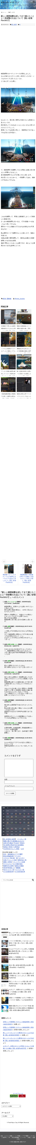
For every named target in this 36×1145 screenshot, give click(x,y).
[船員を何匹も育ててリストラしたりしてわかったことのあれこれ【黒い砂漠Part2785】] (24, 384)
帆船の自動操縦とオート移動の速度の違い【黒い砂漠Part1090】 (24, 328)
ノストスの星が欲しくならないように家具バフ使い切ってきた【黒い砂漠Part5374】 (21, 943)
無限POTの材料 (8, 866)
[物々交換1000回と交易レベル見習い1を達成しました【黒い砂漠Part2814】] (24, 362)
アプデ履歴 (25, 1136)
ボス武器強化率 (8, 871)
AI (9, 1137)
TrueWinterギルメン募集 (11, 849)
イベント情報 (8, 1136)
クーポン (33, 1136)
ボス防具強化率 (20, 871)
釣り (19, 1139)
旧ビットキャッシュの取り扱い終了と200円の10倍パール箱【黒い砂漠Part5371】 (21, 984)
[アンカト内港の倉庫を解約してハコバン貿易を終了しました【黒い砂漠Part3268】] (8, 362)
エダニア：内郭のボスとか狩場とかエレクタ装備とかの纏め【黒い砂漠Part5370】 (21, 992)
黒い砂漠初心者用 (9, 839)
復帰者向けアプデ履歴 (15, 854)
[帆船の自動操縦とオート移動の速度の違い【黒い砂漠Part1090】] (24, 316)
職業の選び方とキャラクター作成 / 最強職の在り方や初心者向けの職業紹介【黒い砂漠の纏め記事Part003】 (21, 1008)
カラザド (22, 858)
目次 (4, 854)
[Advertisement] (18, 50)
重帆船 (18, 868)
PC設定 (16, 843)
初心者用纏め (15, 1137)
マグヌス (6, 858)
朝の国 (12, 858)
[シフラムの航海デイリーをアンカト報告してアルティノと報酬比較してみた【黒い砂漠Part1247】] (8, 339)
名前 (5, 779)
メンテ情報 (17, 1136)
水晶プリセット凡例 (10, 860)
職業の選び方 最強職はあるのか (13, 841)
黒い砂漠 (14, 24)
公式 (22, 849)
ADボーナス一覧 (8, 869)
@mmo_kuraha (20, 298)
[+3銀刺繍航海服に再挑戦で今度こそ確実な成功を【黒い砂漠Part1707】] (8, 384)
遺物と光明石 (7, 862)
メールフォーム (18, 1093)
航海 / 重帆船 (7, 298)
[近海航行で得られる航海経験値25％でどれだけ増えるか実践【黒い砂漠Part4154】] (8, 316)
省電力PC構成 (8, 843)
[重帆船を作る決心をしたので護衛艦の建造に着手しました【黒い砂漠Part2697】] (24, 339)
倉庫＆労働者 (19, 866)
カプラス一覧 (19, 869)
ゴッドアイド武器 (19, 862)
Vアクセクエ (7, 864)
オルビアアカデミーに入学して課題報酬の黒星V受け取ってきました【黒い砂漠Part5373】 (21, 951)
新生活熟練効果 (8, 856)
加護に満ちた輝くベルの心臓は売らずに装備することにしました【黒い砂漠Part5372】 (21, 976)
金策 (34, 1137)
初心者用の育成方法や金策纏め (13, 845)
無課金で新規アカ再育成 (11, 847)
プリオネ (18, 856)
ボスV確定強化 (18, 864)
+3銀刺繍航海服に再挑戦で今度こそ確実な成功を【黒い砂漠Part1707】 (8, 396)
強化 (29, 1137)
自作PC (5, 1137)
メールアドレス (9, 786)
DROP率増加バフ (9, 868)
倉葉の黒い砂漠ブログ (10, 2)
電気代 (22, 843)
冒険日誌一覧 (22, 860)
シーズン (23, 1137)
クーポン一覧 (21, 839)
